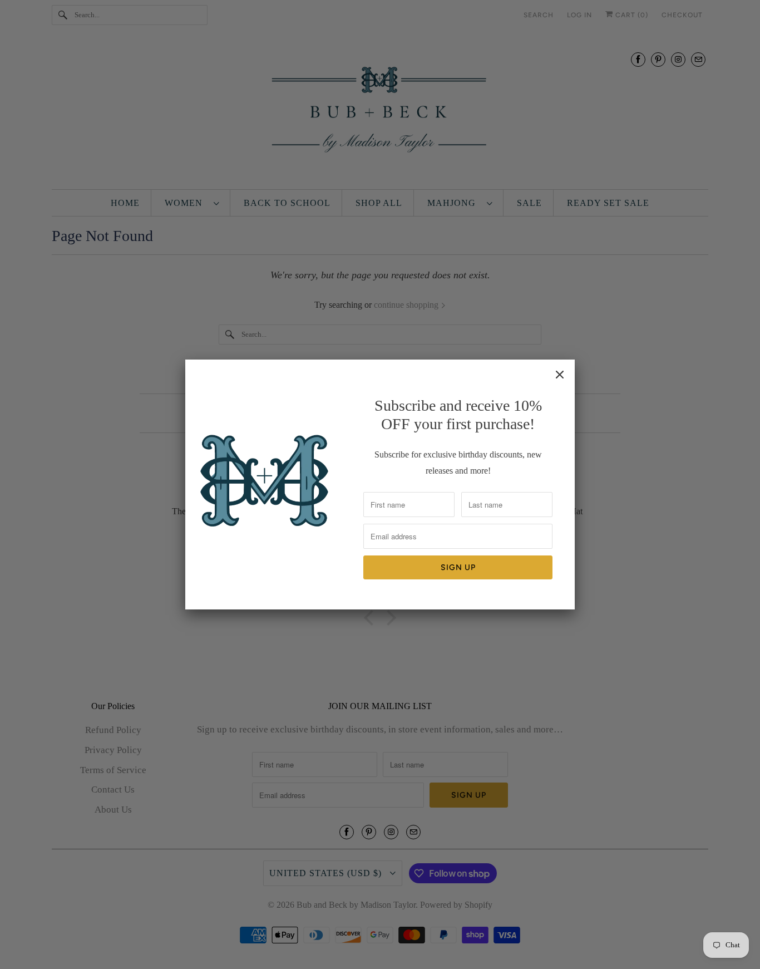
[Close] (559, 374)
